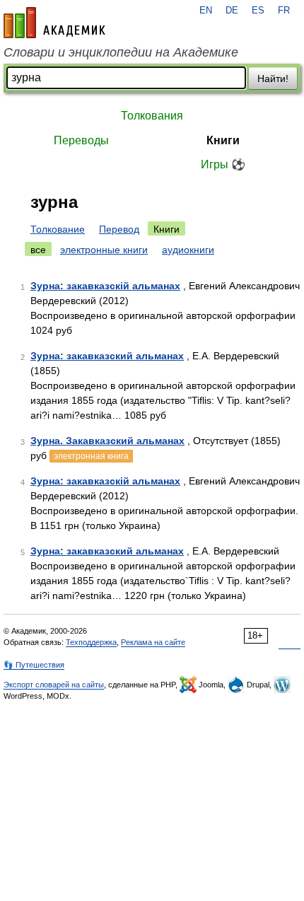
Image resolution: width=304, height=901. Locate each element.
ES (258, 11)
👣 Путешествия (34, 665)
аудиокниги (188, 249)
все (38, 249)
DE (232, 11)
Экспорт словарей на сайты (54, 684)
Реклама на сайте (153, 642)
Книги (223, 140)
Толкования (152, 116)
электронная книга (91, 456)
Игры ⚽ (223, 164)
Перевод (119, 229)
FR (284, 11)
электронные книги (104, 249)
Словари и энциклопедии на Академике (121, 52)
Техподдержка (91, 642)
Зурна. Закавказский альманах (107, 440)
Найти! (272, 78)
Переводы (81, 140)
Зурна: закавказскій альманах (105, 285)
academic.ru (54, 22)
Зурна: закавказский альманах (107, 355)
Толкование (57, 229)
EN (205, 11)
